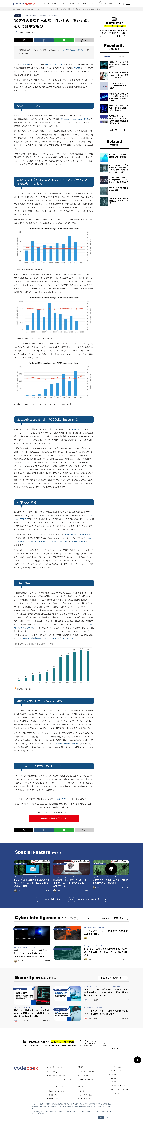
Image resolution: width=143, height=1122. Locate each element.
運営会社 (114, 1078)
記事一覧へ (114, 130)
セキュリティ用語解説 (87, 1072)
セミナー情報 (84, 1075)
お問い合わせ (115, 1093)
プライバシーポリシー (118, 1085)
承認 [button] (101, 1117)
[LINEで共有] (64, 40)
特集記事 (81, 1067)
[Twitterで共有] (23, 40)
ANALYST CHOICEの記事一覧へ (88, 899)
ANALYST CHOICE (86, 1079)
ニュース (46, 4)
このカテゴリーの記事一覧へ (112, 918)
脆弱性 (82, 1091)
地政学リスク (53, 1095)
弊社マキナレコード (64, 799)
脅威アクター (53, 1098)
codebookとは (116, 1067)
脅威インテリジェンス (56, 1091)
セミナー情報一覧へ (52, 899)
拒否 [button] (108, 1117)
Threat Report (54, 1072)
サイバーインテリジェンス (70, 4)
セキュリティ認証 (86, 1095)
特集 (55, 4)
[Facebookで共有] (44, 40)
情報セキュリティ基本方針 (120, 1089)
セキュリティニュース (54, 1067)
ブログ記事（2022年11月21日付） (73, 50)
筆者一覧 (114, 1074)
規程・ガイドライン (86, 1098)
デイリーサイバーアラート (58, 1075)
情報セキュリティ (89, 4)
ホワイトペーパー (117, 1070)
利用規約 (114, 1082)
